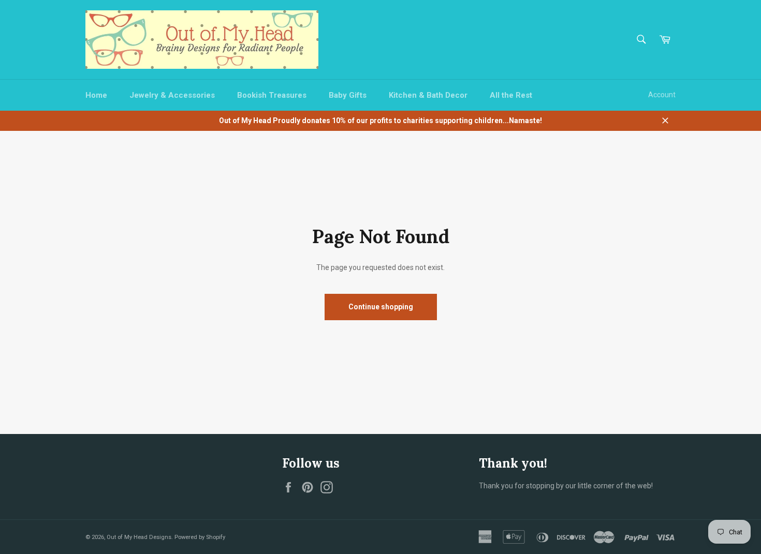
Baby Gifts (348, 95)
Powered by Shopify (199, 537)
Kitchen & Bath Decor (428, 95)
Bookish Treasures (271, 95)
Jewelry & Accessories (172, 95)
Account (662, 95)
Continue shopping (380, 307)
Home (96, 95)
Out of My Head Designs (139, 537)
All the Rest (511, 95)
